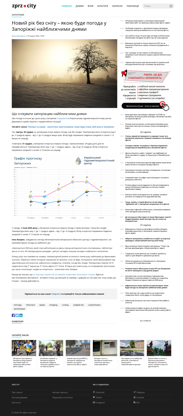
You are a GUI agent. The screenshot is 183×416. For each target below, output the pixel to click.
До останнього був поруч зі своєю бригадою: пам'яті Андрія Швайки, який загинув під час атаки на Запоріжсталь (148, 219)
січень (65, 305)
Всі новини (145, 321)
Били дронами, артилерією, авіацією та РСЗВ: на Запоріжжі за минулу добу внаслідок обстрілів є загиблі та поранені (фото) (148, 117)
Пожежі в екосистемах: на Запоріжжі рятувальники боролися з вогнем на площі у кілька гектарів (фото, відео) (147, 126)
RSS (138, 402)
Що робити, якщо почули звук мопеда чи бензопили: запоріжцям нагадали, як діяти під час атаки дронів (147, 37)
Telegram (55, 294)
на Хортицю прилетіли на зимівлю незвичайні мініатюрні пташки (64, 274)
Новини (67, 6)
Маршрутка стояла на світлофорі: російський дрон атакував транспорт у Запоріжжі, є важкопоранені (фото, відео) (146, 231)
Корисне (117, 6)
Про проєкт (17, 392)
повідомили (62, 118)
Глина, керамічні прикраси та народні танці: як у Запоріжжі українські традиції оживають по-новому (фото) (148, 138)
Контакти (16, 402)
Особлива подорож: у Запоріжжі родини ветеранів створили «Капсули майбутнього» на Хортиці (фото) (147, 29)
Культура (102, 6)
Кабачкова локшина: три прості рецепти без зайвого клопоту (147, 302)
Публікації (133, 6)
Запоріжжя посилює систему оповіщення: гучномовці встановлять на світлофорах (147, 171)
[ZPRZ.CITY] (24, 6)
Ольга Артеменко (19, 36)
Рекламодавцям (19, 397)
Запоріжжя (18, 14)
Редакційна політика (62, 397)
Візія (90, 6)
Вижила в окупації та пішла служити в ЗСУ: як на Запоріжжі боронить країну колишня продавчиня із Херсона (147, 45)
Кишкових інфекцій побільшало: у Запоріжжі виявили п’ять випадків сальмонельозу (147, 211)
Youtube (140, 397)
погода (18, 305)
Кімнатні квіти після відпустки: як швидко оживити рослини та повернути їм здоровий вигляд (146, 196)
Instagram (100, 402)
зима (42, 305)
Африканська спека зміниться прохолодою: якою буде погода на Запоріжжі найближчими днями (146, 287)
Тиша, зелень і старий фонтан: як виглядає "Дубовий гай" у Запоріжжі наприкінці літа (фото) (147, 203)
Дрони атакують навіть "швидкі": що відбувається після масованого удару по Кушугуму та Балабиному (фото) (147, 155)
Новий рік (78, 305)
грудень (53, 305)
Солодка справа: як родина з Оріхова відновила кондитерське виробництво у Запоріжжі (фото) (146, 147)
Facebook (100, 392)
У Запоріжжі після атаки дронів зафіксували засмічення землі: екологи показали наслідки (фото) (148, 164)
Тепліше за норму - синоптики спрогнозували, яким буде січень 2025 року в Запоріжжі (71, 127)
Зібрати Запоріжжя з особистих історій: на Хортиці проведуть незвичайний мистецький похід (147, 240)
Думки (80, 6)
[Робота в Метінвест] (145, 90)
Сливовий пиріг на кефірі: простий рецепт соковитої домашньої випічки (147, 179)
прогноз (30, 305)
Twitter (99, 397)
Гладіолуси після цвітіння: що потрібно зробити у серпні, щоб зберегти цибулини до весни (145, 255)
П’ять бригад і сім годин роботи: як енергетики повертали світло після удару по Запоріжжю (144, 294)
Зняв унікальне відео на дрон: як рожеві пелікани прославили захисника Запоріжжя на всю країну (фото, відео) (148, 310)
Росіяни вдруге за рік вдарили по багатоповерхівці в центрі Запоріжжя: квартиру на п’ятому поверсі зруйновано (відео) (147, 187)
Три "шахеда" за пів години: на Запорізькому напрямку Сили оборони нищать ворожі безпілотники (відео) (148, 55)
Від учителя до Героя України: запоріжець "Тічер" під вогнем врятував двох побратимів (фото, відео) (147, 247)
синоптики (94, 305)
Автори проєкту (60, 392)
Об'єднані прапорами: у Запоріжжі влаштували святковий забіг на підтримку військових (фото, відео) (147, 22)
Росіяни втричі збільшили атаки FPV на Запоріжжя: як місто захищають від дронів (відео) (148, 270)
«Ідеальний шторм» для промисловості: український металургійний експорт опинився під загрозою (147, 63)
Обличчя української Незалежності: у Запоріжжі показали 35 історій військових (145, 262)
